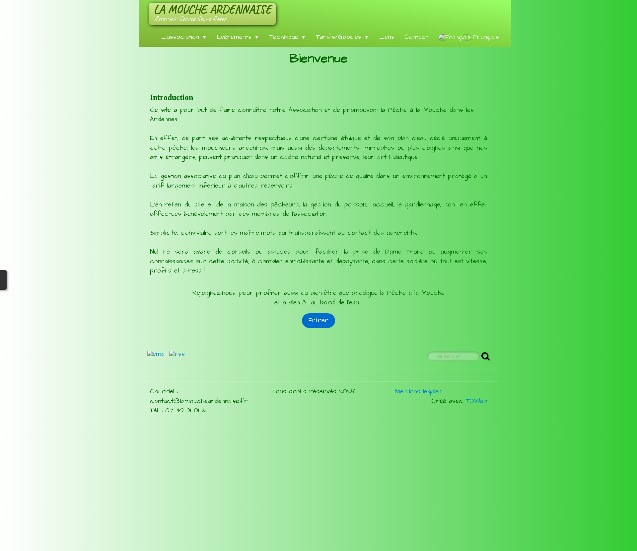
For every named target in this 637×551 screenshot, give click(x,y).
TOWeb (476, 401)
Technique (287, 37)
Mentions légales (418, 391)
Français (487, 37)
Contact (416, 37)
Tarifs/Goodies (342, 37)
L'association (184, 37)
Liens (386, 37)
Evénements (238, 37)
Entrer (318, 320)
